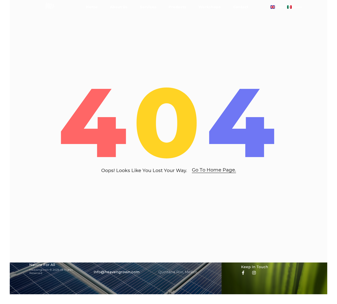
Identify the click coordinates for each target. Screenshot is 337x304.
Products (177, 7)
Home (92, 7)
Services (148, 7)
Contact (240, 7)
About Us (119, 7)
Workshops (210, 7)
